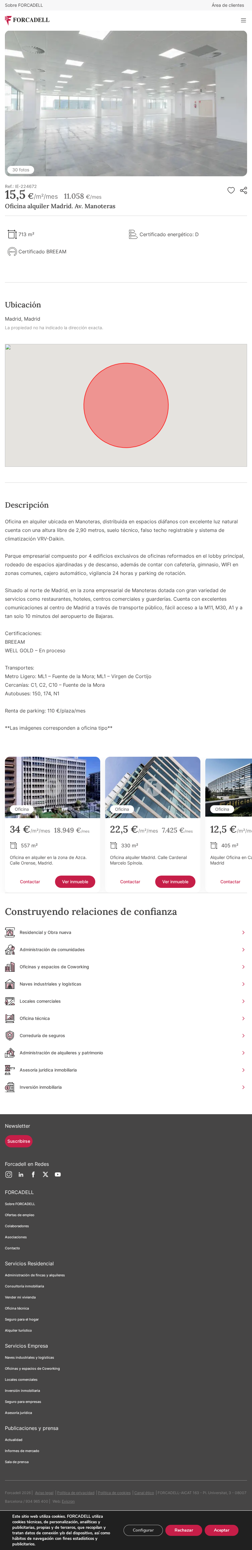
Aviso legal (44, 1492)
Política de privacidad (75, 1492)
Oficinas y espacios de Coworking (32, 1368)
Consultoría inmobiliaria (24, 1286)
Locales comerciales (21, 1379)
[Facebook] (33, 1177)
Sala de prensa (17, 1462)
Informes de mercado (22, 1451)
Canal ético (144, 1492)
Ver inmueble (75, 881)
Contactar (30, 881)
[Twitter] (45, 1177)
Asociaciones (16, 1237)
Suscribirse (18, 1141)
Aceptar (221, 1530)
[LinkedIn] (21, 1177)
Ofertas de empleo (19, 1215)
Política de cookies (114, 1492)
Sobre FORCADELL (24, 5)
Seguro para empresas (23, 1402)
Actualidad (13, 1440)
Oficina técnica (17, 1308)
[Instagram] (8, 1177)
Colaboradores (17, 1226)
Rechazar (184, 1530)
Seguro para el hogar (22, 1319)
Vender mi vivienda (20, 1297)
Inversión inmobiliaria (22, 1390)
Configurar (143, 1530)
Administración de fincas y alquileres (35, 1275)
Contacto (12, 1248)
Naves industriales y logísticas (29, 1357)
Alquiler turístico (18, 1330)
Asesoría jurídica (18, 1413)
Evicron (68, 1501)
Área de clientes (228, 5)
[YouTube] (57, 1177)
